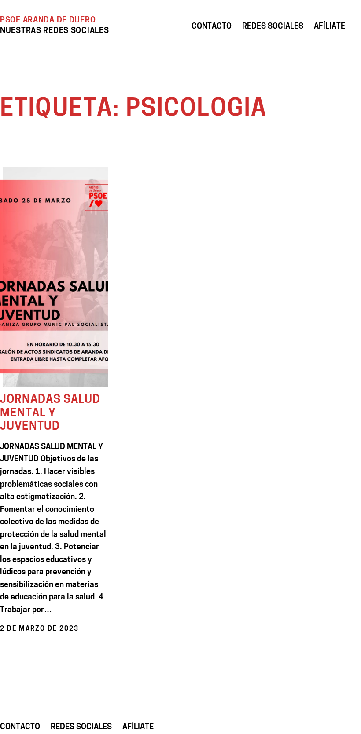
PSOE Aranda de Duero (48, 20)
